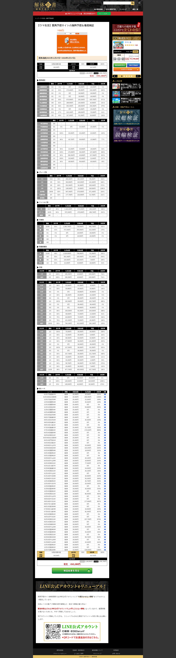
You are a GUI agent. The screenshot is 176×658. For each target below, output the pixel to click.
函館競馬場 (43, 90)
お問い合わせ (116, 653)
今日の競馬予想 (111, 9)
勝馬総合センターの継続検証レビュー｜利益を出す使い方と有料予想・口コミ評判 (131, 100)
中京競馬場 (43, 106)
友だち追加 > (104, 13)
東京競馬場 (43, 99)
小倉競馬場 (43, 115)
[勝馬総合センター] (116, 100)
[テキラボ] (116, 94)
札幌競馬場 (43, 87)
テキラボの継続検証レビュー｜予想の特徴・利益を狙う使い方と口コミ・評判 (131, 93)
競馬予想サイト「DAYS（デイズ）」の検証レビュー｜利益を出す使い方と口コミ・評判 (131, 86)
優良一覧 (135, 9)
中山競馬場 (43, 103)
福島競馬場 (43, 93)
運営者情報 (60, 650)
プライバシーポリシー (60, 653)
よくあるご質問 (78, 653)
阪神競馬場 (43, 112)
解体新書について (97, 650)
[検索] (132, 3)
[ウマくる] (118, 45)
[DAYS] (116, 86)
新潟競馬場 (43, 96)
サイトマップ (97, 653)
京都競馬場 (43, 109)
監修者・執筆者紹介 (79, 650)
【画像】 (135, 52)
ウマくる (128, 42)
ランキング (123, 9)
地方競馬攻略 (98, 9)
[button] (122, 76)
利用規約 (116, 650)
